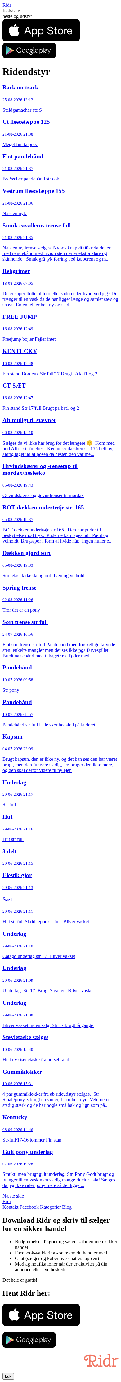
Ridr (6, 5)
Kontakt (10, 1207)
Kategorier (50, 1207)
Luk (8, 1376)
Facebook (29, 1207)
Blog (67, 1207)
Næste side (13, 1195)
